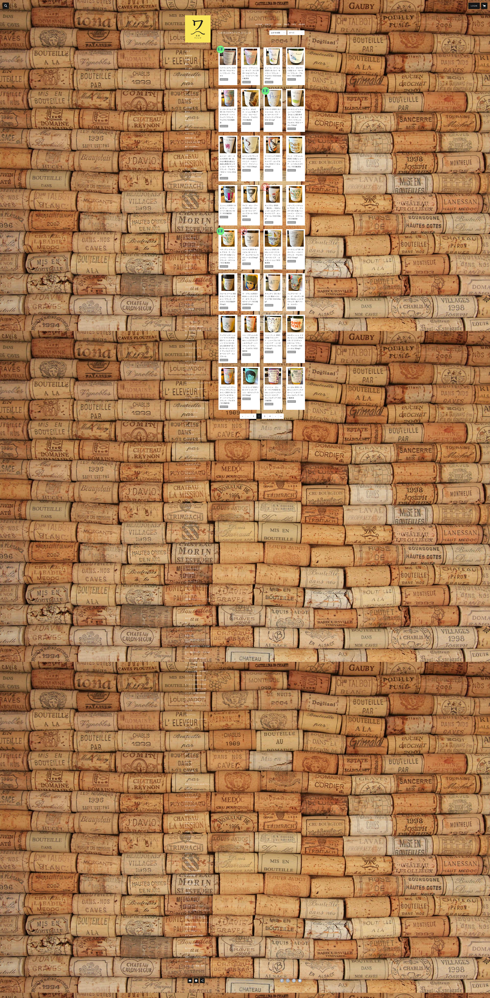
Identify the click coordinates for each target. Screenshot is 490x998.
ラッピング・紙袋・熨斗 (195, 966)
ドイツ (187, 780)
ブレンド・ (189, 577)
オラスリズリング (192, 564)
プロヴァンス (190, 758)
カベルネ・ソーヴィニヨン (195, 186)
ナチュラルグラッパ (193, 953)
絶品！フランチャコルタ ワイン (197, 784)
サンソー (188, 225)
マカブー (188, 512)
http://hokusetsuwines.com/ (300, 981)
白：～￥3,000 (191, 322)
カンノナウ (189, 272)
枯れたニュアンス (192, 99)
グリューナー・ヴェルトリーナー (197, 383)
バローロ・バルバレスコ (195, 605)
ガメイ (187, 199)
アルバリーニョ (191, 521)
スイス (187, 849)
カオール (188, 762)
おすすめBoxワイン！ (193, 931)
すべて (292, 33)
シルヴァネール (191, 417)
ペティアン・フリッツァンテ (196, 586)
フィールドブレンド (193, 569)
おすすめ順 (275, 33)
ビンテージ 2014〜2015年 (195, 684)
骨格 (187, 90)
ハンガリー (189, 836)
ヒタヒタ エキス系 (192, 142)
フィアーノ (189, 490)
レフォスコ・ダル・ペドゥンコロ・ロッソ (197, 277)
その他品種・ (190, 573)
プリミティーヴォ (192, 259)
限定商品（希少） (192, 884)
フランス (188, 710)
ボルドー (188, 732)
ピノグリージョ (191, 412)
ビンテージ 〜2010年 (193, 676)
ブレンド (188, 313)
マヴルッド (189, 305)
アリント (188, 516)
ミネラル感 (189, 151)
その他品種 (189, 309)
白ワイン (188, 318)
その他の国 (189, 867)
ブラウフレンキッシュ (194, 287)
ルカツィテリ (190, 534)
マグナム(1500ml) (192, 944)
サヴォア (188, 749)
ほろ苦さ (188, 107)
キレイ (187, 51)
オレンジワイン (191, 595)
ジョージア (189, 775)
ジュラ (187, 745)
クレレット (189, 443)
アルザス (188, 767)
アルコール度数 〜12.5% (195, 663)
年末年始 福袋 (190, 927)
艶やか (187, 112)
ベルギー (188, 840)
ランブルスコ (190, 242)
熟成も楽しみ (190, 138)
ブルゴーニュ (190, 715)
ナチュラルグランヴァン (195, 897)
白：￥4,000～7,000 (193, 331)
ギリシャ (188, 853)
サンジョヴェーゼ (192, 246)
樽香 (187, 129)
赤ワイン (188, 164)
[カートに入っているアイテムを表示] (484, 6)
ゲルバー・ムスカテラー (195, 389)
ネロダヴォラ (190, 251)
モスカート (189, 473)
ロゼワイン (189, 590)
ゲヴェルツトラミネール (195, 408)
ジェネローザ (190, 556)
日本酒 (187, 888)
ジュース (188, 631)
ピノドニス (189, 203)
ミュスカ (188, 370)
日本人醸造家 (190, 875)
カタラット (189, 508)
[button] (474, 6)
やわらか (188, 55)
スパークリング (191, 582)
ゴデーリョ (189, 529)
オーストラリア (191, 797)
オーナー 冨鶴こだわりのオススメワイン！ (197, 911)
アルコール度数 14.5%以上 (196, 671)
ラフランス (189, 627)
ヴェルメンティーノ (193, 464)
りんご (187, 614)
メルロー (188, 216)
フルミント (189, 393)
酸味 (187, 64)
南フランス (189, 754)
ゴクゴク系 (189, 77)
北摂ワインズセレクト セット (197, 922)
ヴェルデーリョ (191, 525)
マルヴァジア (190, 469)
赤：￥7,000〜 (191, 181)
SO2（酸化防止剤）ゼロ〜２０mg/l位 (197, 641)
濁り (187, 81)
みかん (187, 618)
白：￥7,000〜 (191, 335)
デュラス (188, 229)
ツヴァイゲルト (191, 283)
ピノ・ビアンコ (191, 456)
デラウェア (189, 547)
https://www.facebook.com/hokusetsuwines (282, 981)
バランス (188, 103)
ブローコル (189, 233)
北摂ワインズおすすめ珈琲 (195, 957)
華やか (187, 116)
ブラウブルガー (191, 296)
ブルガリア (189, 858)
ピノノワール (190, 194)
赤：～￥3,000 (191, 168)
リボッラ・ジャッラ (193, 486)
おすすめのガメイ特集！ (195, 935)
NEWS (302, 24)
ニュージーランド (192, 819)
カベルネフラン (191, 190)
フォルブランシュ (192, 365)
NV (186, 706)
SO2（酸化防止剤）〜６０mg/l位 (197, 647)
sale (186, 961)
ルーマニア (189, 810)
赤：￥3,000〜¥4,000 (193, 173)
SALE (286, 24)
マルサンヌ (189, 430)
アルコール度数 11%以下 (195, 658)
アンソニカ (189, 503)
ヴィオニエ (189, 434)
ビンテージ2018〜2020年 (195, 693)
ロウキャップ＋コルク (194, 906)
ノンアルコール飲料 (193, 871)
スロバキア (189, 832)
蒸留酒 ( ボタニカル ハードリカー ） (197, 600)
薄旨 (187, 155)
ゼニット (188, 551)
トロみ (187, 73)
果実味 (187, 60)
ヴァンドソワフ (191, 159)
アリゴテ (188, 344)
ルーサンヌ (189, 425)
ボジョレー (189, 728)
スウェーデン (190, 845)
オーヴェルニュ (191, 736)
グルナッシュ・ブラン (194, 438)
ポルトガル (189, 823)
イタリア (188, 788)
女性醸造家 (189, 880)
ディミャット (190, 538)
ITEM (278, 24)
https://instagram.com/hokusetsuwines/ (294, 981)
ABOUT (269, 24)
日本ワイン (189, 862)
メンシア (188, 300)
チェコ (187, 827)
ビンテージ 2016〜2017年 (195, 689)
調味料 (187, 893)
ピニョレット (190, 477)
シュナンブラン (191, 378)
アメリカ (188, 801)
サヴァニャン (190, 421)
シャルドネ (189, 339)
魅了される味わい (192, 146)
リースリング (190, 374)
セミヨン (188, 352)
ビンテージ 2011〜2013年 (195, 680)
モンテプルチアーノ (193, 255)
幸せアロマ (189, 120)
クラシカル (189, 133)
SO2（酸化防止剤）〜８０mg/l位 (197, 653)
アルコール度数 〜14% (195, 667)
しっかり (188, 86)
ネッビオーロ (190, 238)
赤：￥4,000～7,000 (193, 177)
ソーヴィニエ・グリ (193, 357)
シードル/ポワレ (191, 609)
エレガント (189, 125)
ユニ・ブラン (190, 451)
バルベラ (188, 268)
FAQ (294, 24)
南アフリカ (189, 814)
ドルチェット (190, 264)
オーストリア (190, 806)
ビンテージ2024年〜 (193, 702)
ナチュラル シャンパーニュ (196, 719)
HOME (258, 24)
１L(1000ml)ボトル (192, 940)
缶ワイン (188, 948)
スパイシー (189, 94)
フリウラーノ (190, 482)
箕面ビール (189, 635)
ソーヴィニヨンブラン (194, 348)
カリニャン (189, 220)
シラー (187, 212)
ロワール (188, 723)
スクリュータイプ (192, 901)
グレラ (187, 495)
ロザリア (188, 560)
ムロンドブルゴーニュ (194, 361)
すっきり (188, 68)
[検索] (6, 6)
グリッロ (188, 499)
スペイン (188, 793)
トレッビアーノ (191, 447)
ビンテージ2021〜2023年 (195, 697)
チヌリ (187, 542)
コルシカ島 (189, 771)
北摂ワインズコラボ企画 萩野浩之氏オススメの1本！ (197, 917)
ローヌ (187, 741)
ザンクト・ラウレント (194, 291)
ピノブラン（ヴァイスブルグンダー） (197, 403)
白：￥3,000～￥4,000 (194, 326)
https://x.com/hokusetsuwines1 (288, 981)
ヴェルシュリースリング (195, 397)
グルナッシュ (190, 207)
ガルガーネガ (190, 460)
